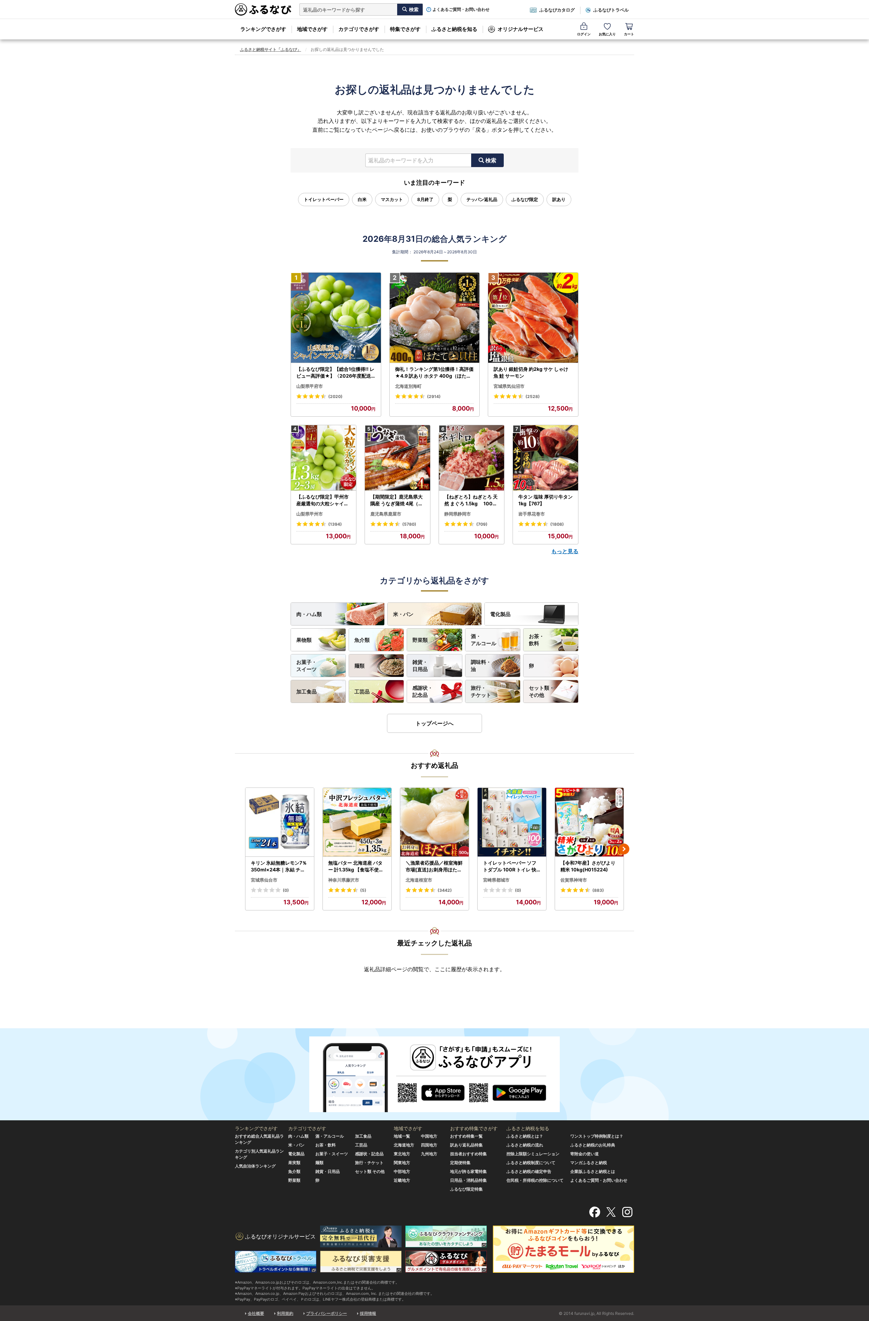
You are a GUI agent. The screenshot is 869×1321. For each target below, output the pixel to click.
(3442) (445, 890)
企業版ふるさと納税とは (592, 1171)
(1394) (335, 524)
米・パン (403, 614)
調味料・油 (481, 665)
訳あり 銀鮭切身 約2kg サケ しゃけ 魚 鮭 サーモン (531, 372)
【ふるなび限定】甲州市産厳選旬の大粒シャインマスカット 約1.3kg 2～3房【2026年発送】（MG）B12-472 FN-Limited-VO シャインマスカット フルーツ (323, 500)
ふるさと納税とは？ (524, 1136)
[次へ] (623, 849)
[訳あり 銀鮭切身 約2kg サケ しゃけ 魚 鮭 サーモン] (533, 318)
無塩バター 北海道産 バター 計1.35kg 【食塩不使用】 (356, 866)
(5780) (409, 524)
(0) (286, 890)
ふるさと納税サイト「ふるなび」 (270, 49)
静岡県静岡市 (457, 514)
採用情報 (368, 1313)
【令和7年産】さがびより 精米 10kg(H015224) (587, 866)
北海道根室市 (419, 880)
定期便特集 (460, 1162)
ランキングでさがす (263, 29)
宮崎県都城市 (496, 880)
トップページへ (434, 723)
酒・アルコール (483, 640)
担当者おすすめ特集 (468, 1153)
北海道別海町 (408, 386)
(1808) (557, 524)
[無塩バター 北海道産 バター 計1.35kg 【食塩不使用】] (357, 822)
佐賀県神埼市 (573, 880)
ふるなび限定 (525, 199)
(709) (481, 524)
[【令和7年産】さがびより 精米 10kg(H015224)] (589, 822)
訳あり (559, 199)
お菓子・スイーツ (306, 665)
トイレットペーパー (324, 199)
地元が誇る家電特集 (468, 1171)
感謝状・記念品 (422, 691)
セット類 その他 (370, 1171)
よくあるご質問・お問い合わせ (460, 9)
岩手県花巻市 (531, 514)
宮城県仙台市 (264, 880)
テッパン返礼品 (481, 199)
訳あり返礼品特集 (466, 1144)
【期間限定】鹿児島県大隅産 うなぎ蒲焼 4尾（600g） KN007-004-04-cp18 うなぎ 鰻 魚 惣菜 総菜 (397, 500)
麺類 (359, 666)
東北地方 (402, 1153)
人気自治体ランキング (255, 1166)
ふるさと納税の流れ (524, 1144)
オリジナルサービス (520, 29)
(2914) (434, 396)
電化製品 (500, 614)
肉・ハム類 (309, 614)
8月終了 (425, 199)
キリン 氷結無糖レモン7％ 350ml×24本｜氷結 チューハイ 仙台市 (279, 866)
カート (629, 34)
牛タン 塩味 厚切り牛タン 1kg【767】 (545, 500)
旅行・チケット (481, 691)
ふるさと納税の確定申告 (528, 1171)
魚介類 (362, 640)
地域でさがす (312, 29)
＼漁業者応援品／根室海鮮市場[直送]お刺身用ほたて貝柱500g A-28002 (434, 866)
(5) (363, 890)
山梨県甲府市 (309, 386)
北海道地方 (404, 1144)
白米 (362, 199)
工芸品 (362, 691)
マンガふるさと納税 (588, 1162)
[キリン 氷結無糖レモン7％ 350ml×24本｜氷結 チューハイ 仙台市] (279, 822)
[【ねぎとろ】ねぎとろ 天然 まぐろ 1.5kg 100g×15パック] (471, 458)
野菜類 (420, 640)
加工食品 (306, 691)
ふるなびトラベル (611, 10)
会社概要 (256, 1313)
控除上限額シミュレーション (532, 1153)
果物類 (304, 640)
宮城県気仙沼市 (509, 386)
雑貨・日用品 (420, 665)
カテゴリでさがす (358, 29)
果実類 (294, 1162)
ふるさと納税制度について (530, 1162)
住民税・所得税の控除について (534, 1180)
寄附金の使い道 (584, 1153)
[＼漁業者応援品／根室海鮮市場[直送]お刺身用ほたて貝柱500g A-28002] (434, 822)
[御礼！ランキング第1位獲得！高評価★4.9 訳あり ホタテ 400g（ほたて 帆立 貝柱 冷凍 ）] (435, 318)
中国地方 (429, 1136)
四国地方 (429, 1144)
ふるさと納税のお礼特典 (592, 1144)
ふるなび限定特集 (466, 1189)
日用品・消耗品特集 (468, 1180)
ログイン (584, 34)
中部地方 (402, 1171)
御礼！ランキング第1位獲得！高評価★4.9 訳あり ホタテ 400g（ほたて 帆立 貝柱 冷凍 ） (434, 372)
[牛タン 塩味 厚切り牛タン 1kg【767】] (545, 458)
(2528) (532, 396)
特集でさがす (405, 29)
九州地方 (429, 1153)
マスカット (392, 199)
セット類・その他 (541, 691)
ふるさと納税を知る (454, 29)
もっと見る (564, 551)
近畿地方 (402, 1180)
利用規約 (285, 1313)
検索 (490, 160)
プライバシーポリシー (326, 1313)
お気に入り (607, 34)
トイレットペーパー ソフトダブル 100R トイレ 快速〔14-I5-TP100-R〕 (509, 866)
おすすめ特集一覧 (466, 1136)
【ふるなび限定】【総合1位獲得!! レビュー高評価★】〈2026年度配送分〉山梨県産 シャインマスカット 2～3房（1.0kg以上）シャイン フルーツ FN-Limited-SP (335, 372)
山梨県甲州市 (309, 514)
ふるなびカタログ (557, 10)
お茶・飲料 (536, 640)
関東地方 (402, 1162)
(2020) (335, 396)
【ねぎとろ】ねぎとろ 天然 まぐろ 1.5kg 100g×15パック (471, 500)
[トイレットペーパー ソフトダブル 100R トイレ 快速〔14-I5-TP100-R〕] (512, 822)
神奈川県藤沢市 (343, 880)
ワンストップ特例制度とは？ (596, 1136)
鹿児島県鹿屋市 (385, 514)
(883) (598, 890)
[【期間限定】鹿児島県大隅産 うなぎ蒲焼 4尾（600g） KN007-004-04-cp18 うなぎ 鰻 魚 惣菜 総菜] (397, 458)
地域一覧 (402, 1136)
